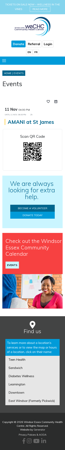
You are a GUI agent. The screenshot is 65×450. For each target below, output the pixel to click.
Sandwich (16, 368)
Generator (39, 429)
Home (8, 73)
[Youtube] (36, 442)
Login (48, 44)
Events (12, 265)
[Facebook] (23, 442)
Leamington (17, 384)
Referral (34, 44)
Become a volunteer (32, 208)
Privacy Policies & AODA (33, 434)
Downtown (16, 392)
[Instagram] (29, 442)
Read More (40, 9)
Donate (18, 44)
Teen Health (17, 359)
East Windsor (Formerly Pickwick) (32, 401)
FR (36, 52)
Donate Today (32, 215)
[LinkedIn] (43, 442)
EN (29, 52)
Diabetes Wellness (21, 376)
